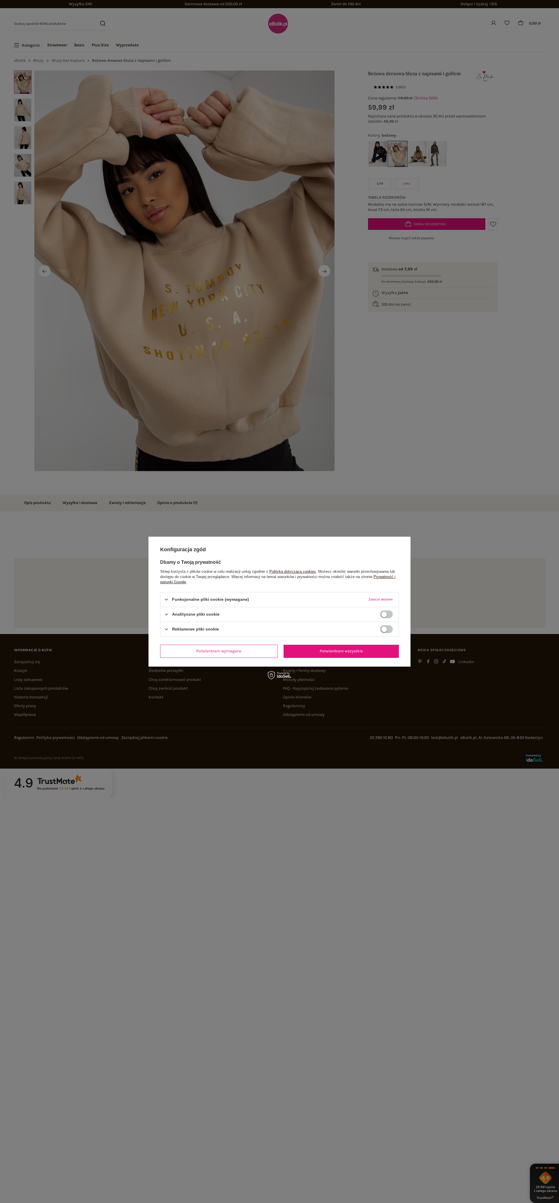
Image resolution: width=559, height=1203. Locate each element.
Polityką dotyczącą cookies (292, 571)
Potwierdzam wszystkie (341, 651)
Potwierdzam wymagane (218, 651)
